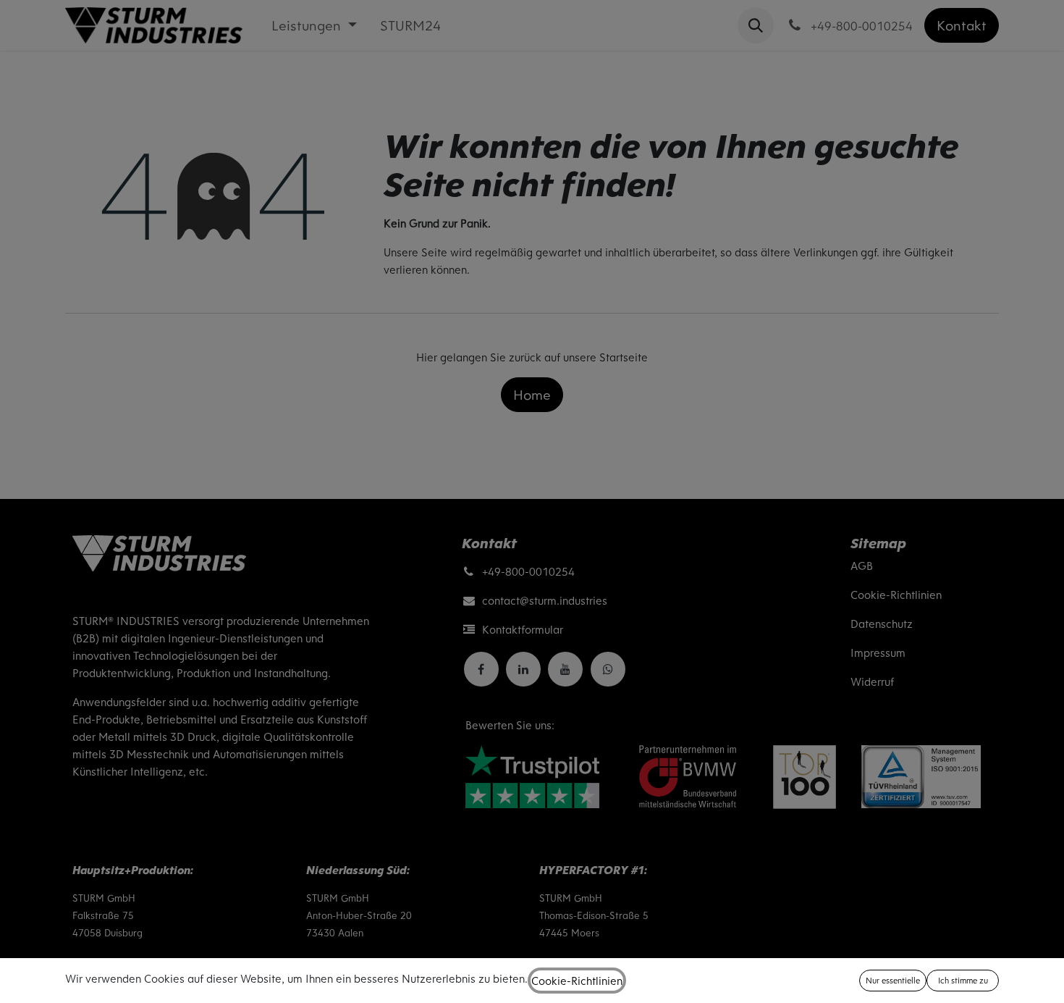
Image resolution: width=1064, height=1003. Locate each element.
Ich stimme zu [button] (963, 980)
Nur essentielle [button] (893, 980)
